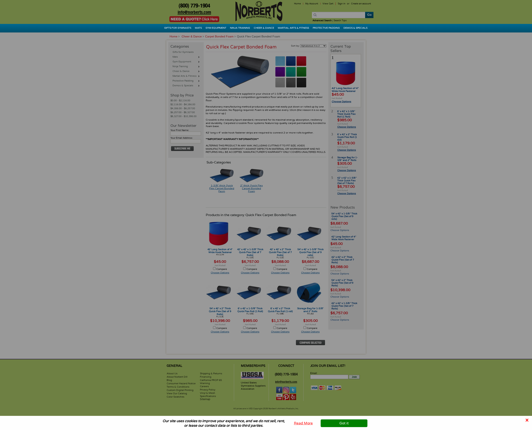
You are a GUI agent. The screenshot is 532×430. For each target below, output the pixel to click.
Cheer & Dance (264, 27)
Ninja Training (240, 27)
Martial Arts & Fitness (293, 27)
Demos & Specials (355, 27)
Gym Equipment (216, 27)
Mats (198, 27)
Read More (303, 423)
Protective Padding (326, 27)
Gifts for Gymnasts (177, 27)
